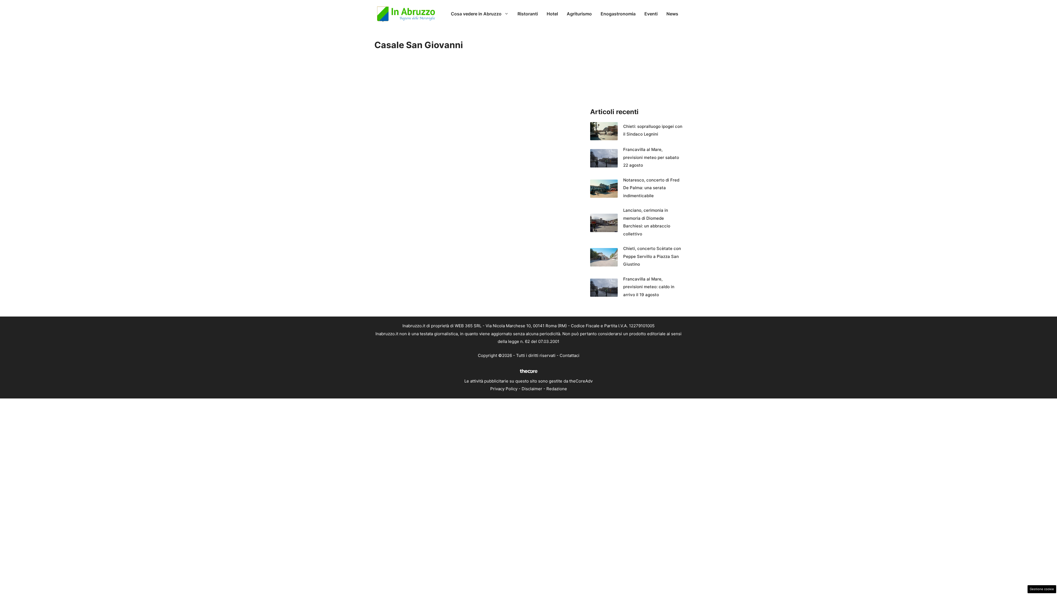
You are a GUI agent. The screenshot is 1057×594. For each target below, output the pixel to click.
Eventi (651, 13)
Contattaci (569, 355)
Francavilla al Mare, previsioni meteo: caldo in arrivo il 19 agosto (648, 286)
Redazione (556, 388)
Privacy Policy (503, 388)
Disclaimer (532, 388)
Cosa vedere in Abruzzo (476, 13)
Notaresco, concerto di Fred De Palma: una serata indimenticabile (651, 187)
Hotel (552, 13)
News (672, 13)
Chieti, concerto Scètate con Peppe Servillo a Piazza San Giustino (652, 256)
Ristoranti (527, 13)
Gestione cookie (1042, 589)
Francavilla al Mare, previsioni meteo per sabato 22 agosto (651, 157)
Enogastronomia (618, 13)
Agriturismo (579, 13)
